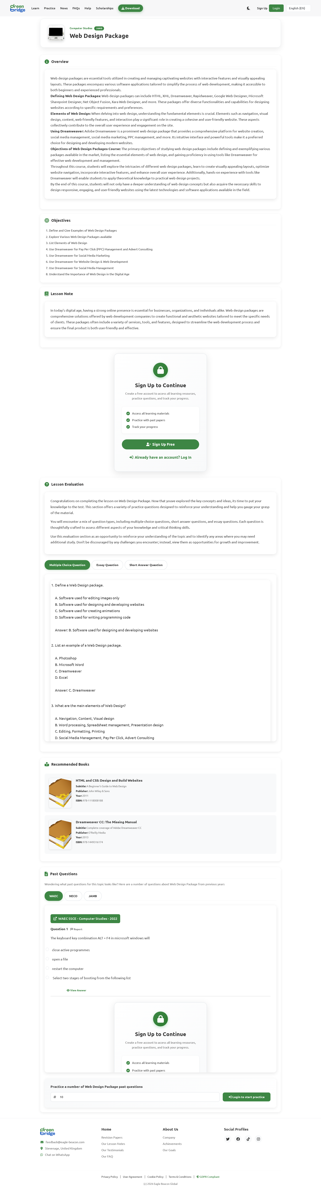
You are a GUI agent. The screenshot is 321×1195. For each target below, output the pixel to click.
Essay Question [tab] (107, 565)
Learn (35, 8)
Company (169, 1137)
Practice (49, 8)
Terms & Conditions (180, 1176)
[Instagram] (258, 1139)
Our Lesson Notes (113, 1143)
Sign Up (262, 8)
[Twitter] (227, 1139)
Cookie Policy (155, 1176)
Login (276, 8)
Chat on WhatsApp (57, 1154)
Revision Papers (111, 1137)
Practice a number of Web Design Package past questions (97, 1086)
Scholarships (104, 8)
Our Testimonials (112, 1150)
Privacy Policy (109, 1176)
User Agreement (132, 1176)
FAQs (76, 8)
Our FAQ (107, 1156)
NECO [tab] (73, 896)
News (64, 8)
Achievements (172, 1143)
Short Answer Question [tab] (146, 565)
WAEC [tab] (53, 896)
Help (88, 8)
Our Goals (169, 1150)
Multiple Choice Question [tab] (67, 565)
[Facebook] (238, 1139)
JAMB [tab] (93, 896)
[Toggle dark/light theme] (248, 8)
